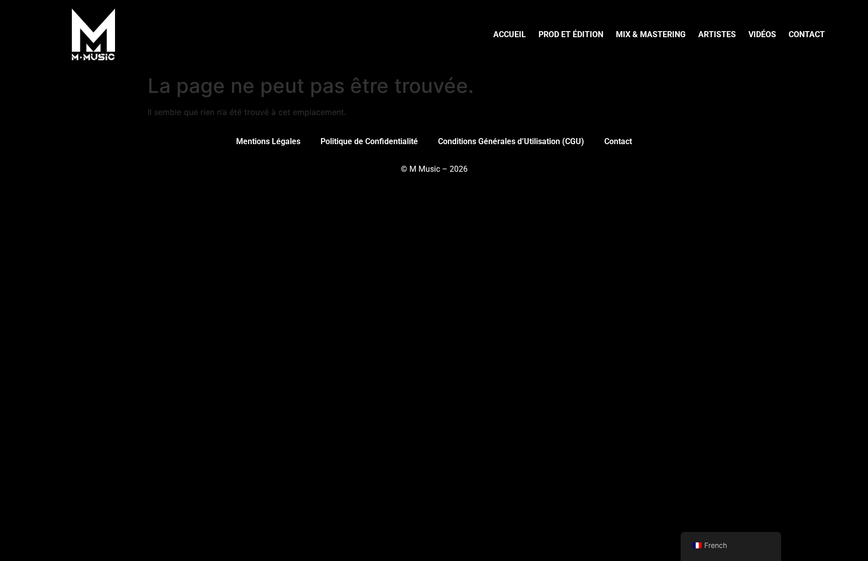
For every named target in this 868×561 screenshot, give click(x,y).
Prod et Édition (570, 34)
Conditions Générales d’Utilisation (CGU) (511, 141)
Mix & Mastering (651, 34)
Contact (807, 34)
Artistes (717, 34)
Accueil (509, 34)
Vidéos (762, 34)
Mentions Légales (268, 141)
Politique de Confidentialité (369, 141)
